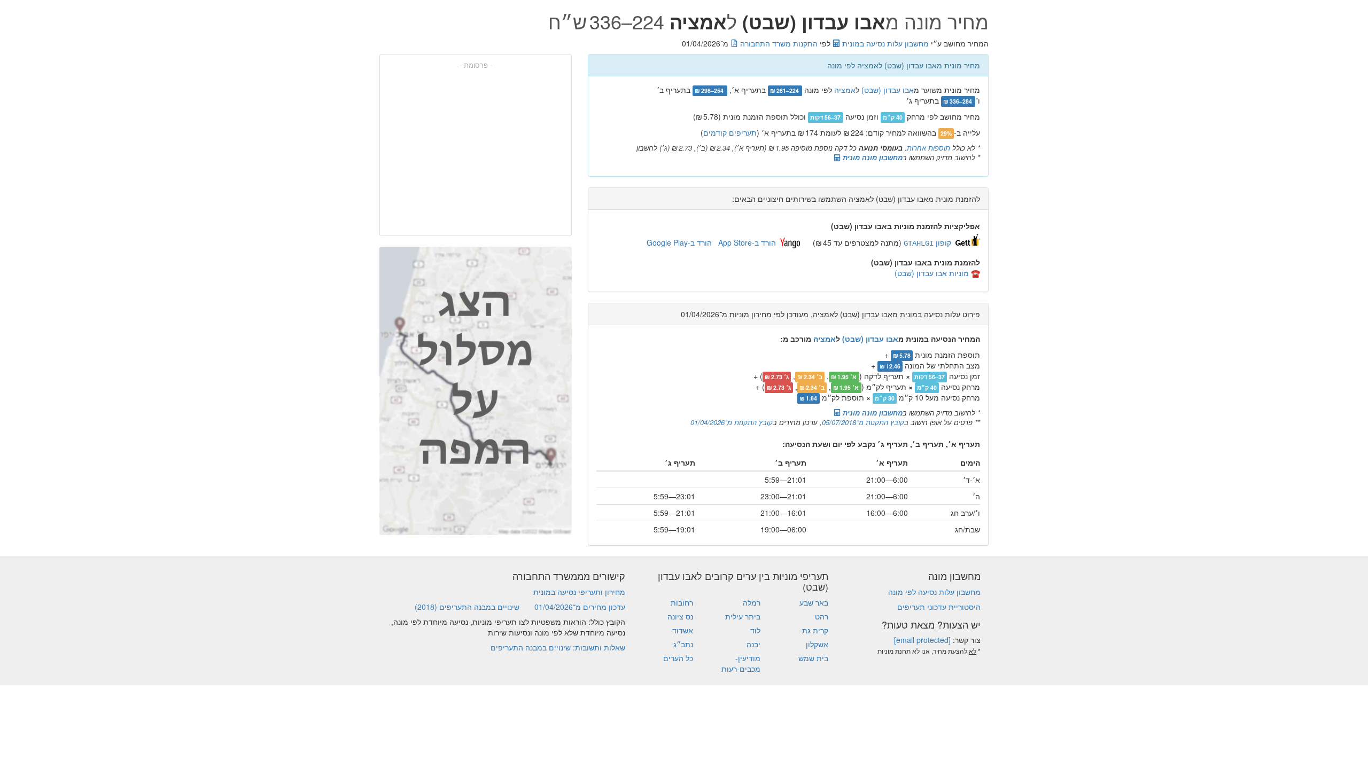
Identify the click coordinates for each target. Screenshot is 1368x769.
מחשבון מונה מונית (872, 157)
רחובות (682, 602)
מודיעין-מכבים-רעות (740, 663)
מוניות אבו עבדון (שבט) (932, 273)
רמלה (751, 602)
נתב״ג (683, 644)
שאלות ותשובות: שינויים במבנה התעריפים (558, 647)
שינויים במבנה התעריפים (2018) (467, 606)
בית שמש (813, 658)
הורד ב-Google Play (679, 242)
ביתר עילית (742, 616)
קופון (927, 242)
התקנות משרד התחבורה (778, 43)
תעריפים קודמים (730, 132)
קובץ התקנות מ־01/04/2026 (731, 422)
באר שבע (813, 602)
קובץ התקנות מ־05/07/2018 (863, 422)
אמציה (845, 89)
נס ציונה (680, 616)
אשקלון (817, 644)
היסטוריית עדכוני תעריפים (939, 606)
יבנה (753, 644)
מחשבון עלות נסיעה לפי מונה (934, 591)
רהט (821, 616)
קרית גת (815, 630)
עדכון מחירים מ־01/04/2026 (579, 606)
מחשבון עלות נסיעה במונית (884, 43)
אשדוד (682, 630)
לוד (755, 630)
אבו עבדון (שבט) (887, 89)
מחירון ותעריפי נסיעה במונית (579, 591)
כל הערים (678, 658)
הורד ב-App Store (747, 242)
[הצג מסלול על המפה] (475, 391)
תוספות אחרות (928, 148)
